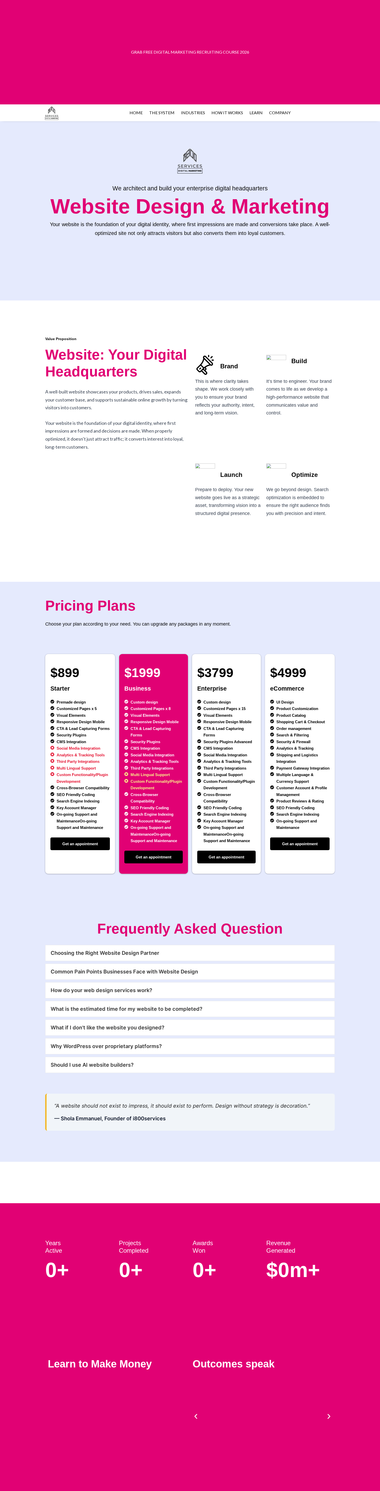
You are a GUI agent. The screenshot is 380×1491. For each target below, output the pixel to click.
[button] (196, 1416)
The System (161, 112)
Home (136, 112)
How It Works (227, 112)
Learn (256, 112)
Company (280, 112)
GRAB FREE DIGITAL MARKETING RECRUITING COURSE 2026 (190, 51)
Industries (193, 112)
